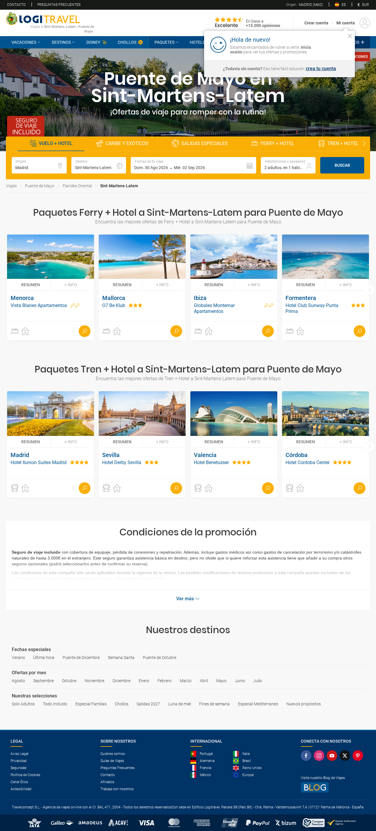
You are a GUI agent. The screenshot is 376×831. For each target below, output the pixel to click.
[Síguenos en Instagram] (320, 755)
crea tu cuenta (321, 68)
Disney (93, 42)
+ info (70, 284)
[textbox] (39, 165)
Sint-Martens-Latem (119, 185)
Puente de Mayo (39, 185)
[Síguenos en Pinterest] (358, 755)
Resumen (30, 284)
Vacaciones (23, 42)
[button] (193, 165)
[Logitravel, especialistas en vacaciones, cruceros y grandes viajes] (50, 18)
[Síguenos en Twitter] (346, 755)
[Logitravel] (247, 23)
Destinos (61, 42)
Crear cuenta (316, 23)
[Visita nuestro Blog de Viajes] (333, 787)
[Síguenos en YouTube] (333, 755)
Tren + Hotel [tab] (343, 143)
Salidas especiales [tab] (204, 143)
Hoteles (198, 42)
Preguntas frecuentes (58, 5)
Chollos (127, 42)
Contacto (16, 5)
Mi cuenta (345, 23)
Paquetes (164, 42)
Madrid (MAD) (304, 5)
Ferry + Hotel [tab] (277, 143)
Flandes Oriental (77, 185)
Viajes (11, 185)
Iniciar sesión (331, 44)
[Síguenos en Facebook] (307, 755)
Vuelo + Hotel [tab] (56, 143)
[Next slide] (364, 144)
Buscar (342, 165)
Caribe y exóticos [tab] (126, 143)
